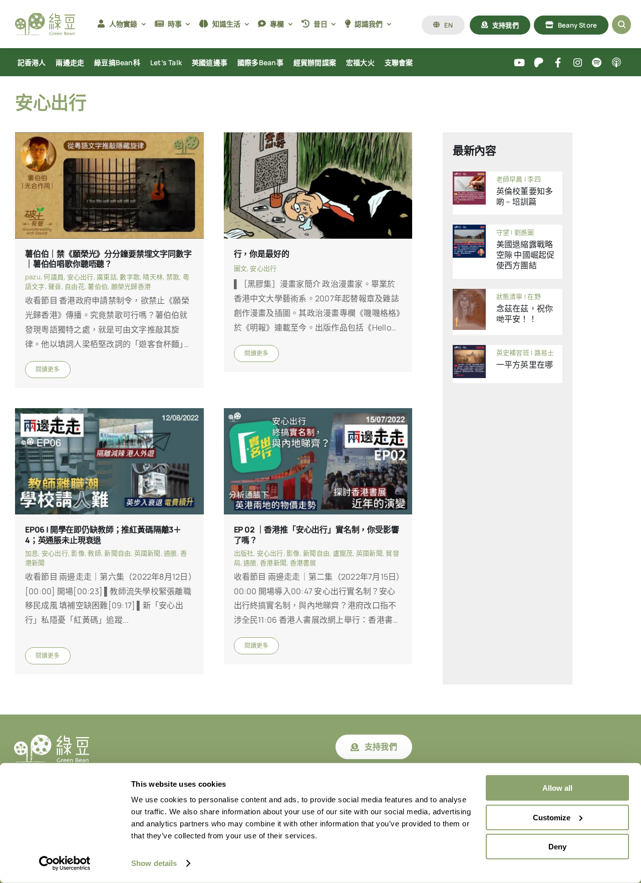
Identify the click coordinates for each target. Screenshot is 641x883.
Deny (557, 846)
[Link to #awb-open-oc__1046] (621, 24)
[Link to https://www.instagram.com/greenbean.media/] (577, 63)
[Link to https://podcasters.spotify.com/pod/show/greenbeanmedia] (597, 63)
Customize (551, 817)
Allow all (557, 788)
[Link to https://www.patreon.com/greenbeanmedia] (538, 63)
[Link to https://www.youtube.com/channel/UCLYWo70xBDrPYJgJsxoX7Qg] (519, 63)
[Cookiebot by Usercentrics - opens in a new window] (65, 863)
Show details (154, 863)
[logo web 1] (45, 17)
